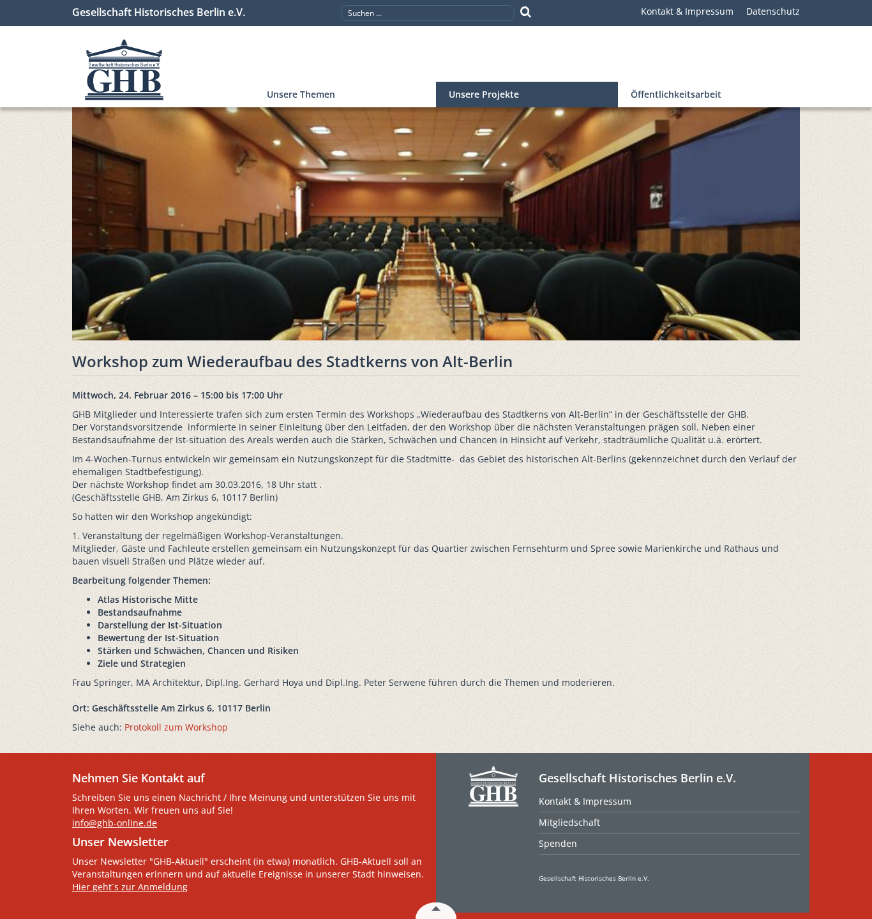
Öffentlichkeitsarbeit (676, 94)
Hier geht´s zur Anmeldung (130, 887)
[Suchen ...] (525, 12)
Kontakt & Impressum (687, 11)
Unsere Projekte (484, 94)
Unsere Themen (301, 94)
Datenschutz (773, 11)
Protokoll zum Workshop (176, 727)
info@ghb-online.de (114, 823)
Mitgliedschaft (569, 822)
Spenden (558, 843)
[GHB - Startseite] (163, 70)
